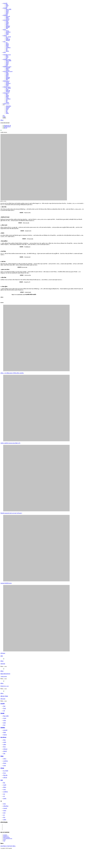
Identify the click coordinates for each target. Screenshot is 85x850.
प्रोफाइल (5, 35)
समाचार (7, 108)
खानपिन (7, 51)
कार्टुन (7, 109)
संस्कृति (7, 44)
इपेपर (7, 112)
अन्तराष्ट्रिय (8, 32)
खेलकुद (4, 29)
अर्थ (6, 50)
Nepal (4, 839)
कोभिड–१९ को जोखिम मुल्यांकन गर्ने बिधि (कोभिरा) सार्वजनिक (12, 373)
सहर (7, 48)
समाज (4, 41)
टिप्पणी (7, 5)
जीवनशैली (5, 8)
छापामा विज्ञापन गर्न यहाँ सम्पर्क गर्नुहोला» (8, 846)
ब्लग (6, 110)
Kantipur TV (6, 836)
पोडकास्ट (7, 18)
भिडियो (7, 17)
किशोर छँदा (8, 39)
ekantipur (5, 834)
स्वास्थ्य (7, 10)
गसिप (7, 28)
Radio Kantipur (6, 837)
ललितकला (8, 26)
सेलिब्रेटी (7, 27)
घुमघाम (7, 12)
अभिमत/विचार (8, 106)
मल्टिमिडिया (5, 15)
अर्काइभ (7, 113)
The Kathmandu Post (7, 838)
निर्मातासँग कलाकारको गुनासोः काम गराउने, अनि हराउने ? (11, 513)
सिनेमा (7, 21)
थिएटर (7, 24)
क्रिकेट (7, 33)
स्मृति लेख (8, 40)
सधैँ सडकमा (3, 653)
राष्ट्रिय (7, 30)
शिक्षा (7, 42)
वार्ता (7, 7)
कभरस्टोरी (5, 3)
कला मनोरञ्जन (6, 20)
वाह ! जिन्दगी (8, 36)
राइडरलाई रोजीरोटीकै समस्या (6, 583)
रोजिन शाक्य (3, 698)
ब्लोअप (4, 52)
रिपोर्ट (7, 4)
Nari (4, 840)
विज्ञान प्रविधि (8, 9)
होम (4, 115)
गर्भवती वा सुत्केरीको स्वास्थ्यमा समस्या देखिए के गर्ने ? (10, 443)
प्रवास (7, 46)
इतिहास (7, 45)
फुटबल (7, 34)
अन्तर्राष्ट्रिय (8, 47)
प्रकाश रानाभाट (4, 676)
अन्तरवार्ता (8, 107)
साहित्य (7, 23)
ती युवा (7, 38)
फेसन (7, 14)
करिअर (7, 11)
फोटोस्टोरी (8, 16)
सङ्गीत (7, 22)
